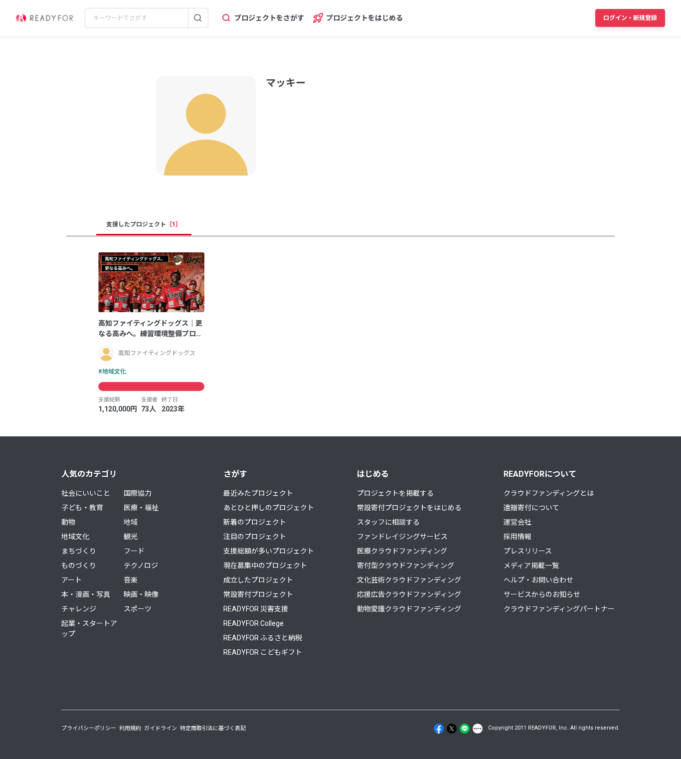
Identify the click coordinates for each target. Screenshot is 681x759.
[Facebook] (439, 729)
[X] (452, 729)
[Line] (465, 729)
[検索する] (198, 18)
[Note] (478, 729)
